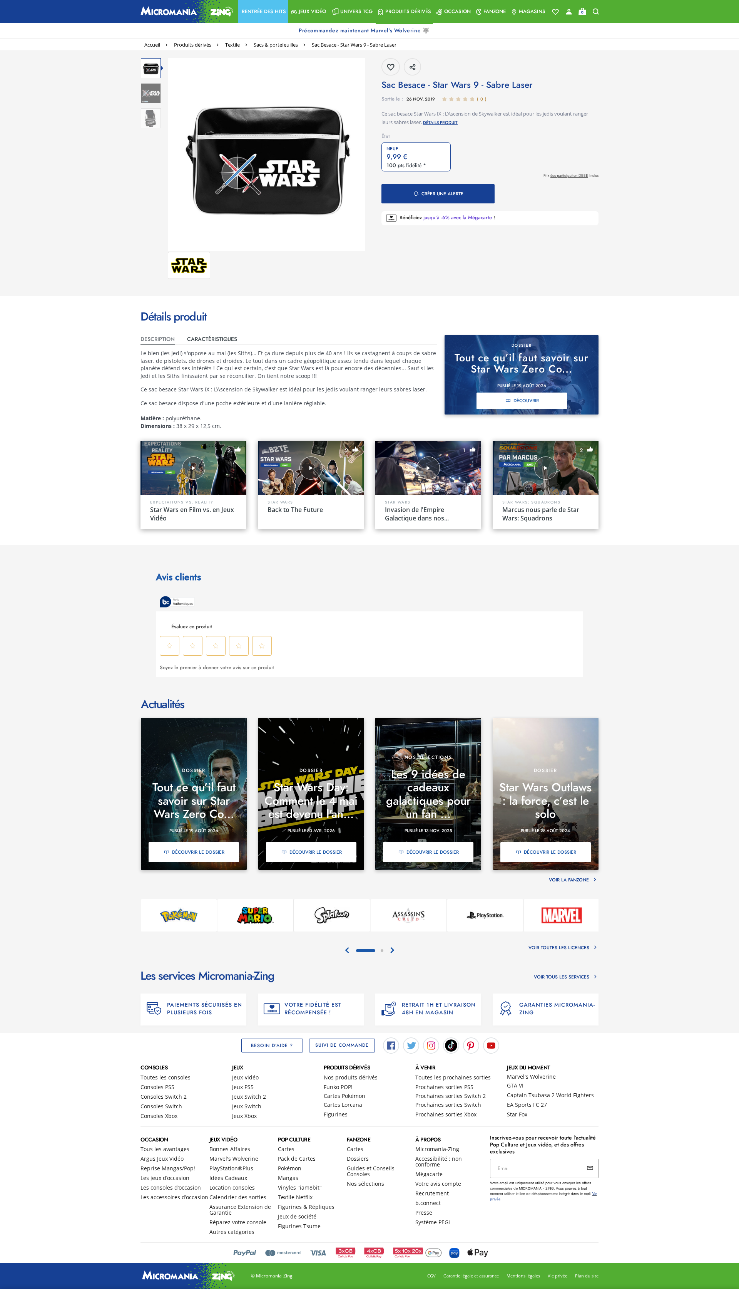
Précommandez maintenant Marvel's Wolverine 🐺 (365, 30)
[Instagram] (431, 1045)
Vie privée (557, 1276)
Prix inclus (571, 175)
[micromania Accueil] (185, 11)
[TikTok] (451, 1045)
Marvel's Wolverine (531, 1076)
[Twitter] (411, 1045)
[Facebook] (391, 1045)
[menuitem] (263, 11)
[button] (263, 11)
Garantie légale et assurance (471, 1276)
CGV (431, 1276)
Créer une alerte (442, 193)
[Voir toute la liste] (555, 12)
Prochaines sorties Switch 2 (450, 1095)
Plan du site (587, 1276)
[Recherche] (595, 12)
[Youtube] (491, 1045)
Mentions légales (523, 1276)
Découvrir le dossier (198, 852)
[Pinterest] (471, 1045)
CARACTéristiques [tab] (212, 339)
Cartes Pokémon (344, 1095)
